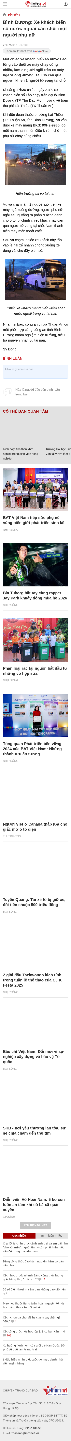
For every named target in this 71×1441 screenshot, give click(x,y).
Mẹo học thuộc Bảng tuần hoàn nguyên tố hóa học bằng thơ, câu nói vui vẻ (33, 1305)
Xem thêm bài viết (35, 1225)
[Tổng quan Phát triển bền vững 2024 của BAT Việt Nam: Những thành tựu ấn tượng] (35, 715)
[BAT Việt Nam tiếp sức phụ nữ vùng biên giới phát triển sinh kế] (35, 489)
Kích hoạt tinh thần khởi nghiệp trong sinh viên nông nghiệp (20, 453)
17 (43, 1279)
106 (8, 1335)
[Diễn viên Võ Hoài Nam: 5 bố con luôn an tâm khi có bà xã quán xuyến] (35, 1171)
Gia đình (9, 1216)
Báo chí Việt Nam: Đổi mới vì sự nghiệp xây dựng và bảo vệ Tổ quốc (33, 1056)
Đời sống (14, 14)
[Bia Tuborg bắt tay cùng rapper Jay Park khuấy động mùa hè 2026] (35, 564)
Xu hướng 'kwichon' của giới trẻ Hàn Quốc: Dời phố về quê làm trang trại (34, 1347)
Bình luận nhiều (52, 1235)
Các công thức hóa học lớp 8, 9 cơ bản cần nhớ (34, 1331)
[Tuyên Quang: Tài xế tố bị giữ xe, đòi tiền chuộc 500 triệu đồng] (35, 871)
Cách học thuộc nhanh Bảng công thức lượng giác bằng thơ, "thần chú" (33, 1277)
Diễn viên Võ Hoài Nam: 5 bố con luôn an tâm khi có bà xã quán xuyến (34, 1204)
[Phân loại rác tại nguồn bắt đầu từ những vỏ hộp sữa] (35, 640)
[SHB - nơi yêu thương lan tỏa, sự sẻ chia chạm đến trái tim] (35, 1100)
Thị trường (12, 836)
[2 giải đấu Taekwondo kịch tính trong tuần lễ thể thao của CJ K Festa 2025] (35, 946)
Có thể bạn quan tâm (25, 411)
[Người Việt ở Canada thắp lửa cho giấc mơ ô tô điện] (35, 796)
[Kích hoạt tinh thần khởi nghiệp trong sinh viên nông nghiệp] (23, 429)
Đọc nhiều (19, 1235)
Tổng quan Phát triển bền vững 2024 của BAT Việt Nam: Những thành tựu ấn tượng (32, 749)
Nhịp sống (10, 529)
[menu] (5, 4)
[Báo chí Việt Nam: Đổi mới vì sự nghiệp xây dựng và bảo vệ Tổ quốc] (35, 1023)
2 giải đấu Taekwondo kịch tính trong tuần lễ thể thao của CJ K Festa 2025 (32, 980)
